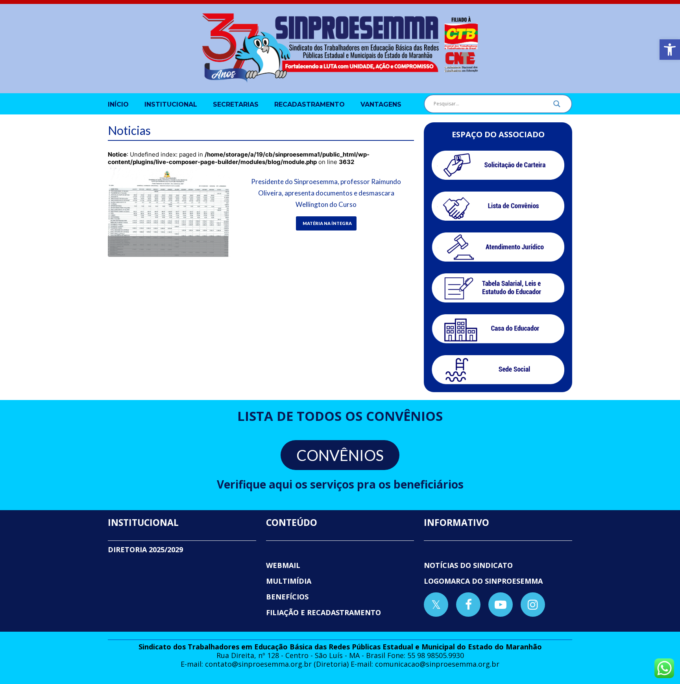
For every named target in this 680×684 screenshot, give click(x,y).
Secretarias (236, 104)
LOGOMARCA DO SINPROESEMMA (483, 581)
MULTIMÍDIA (288, 581)
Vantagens (380, 104)
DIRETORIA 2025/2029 (145, 549)
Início (118, 104)
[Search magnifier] (556, 105)
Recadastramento (309, 104)
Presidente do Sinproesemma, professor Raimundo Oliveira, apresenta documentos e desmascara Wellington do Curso (326, 192)
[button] (670, 49)
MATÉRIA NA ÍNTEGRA (327, 223)
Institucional (170, 104)
